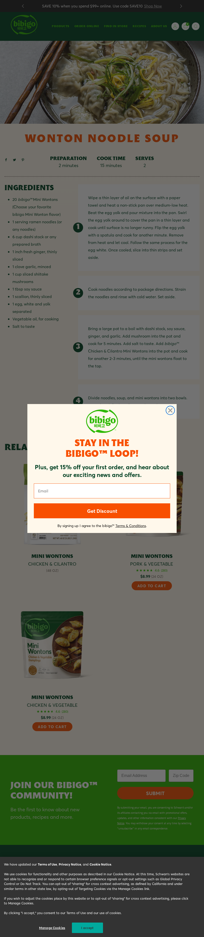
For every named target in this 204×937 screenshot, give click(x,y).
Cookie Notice (100, 864)
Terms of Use (47, 864)
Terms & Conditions (130, 525)
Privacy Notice (70, 864)
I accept (87, 928)
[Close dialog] (170, 410)
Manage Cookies (52, 928)
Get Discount (102, 511)
